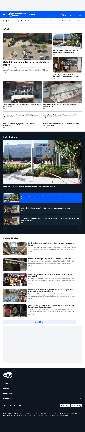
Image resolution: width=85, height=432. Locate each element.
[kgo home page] (7, 375)
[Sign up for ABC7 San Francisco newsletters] (20, 406)
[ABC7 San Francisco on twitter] (10, 406)
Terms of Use (61, 413)
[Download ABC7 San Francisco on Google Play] (76, 405)
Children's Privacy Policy (32, 413)
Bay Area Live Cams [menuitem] (65, 21)
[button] (4, 14)
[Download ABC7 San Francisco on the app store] (65, 405)
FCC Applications (21, 415)
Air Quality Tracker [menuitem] (9, 21)
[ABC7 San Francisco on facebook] (5, 406)
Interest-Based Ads (72, 413)
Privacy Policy (7, 413)
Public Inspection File (9, 415)
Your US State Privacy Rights (48, 413)
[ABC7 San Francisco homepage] (16, 14)
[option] (12, 21)
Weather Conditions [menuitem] (50, 21)
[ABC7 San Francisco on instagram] (15, 406)
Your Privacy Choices (18, 413)
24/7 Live (31, 14)
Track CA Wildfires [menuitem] (27, 21)
